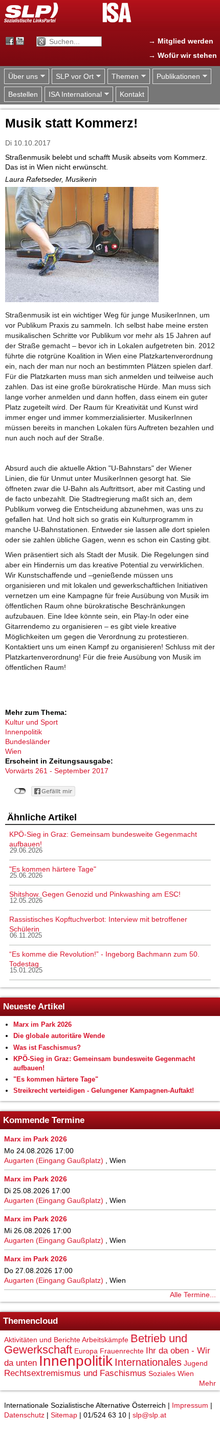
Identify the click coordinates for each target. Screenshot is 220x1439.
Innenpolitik (23, 732)
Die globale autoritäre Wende (59, 1036)
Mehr (207, 1383)
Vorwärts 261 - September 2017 (56, 771)
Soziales (161, 1373)
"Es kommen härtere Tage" (52, 869)
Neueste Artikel (34, 1006)
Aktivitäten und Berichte (42, 1340)
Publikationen (176, 76)
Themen (123, 76)
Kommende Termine (43, 1120)
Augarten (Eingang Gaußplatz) (53, 1160)
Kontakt (132, 94)
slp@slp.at (149, 1415)
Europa (86, 1351)
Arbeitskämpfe (105, 1340)
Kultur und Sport (31, 722)
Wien (13, 751)
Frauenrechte (122, 1351)
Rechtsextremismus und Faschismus (75, 1373)
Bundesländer (27, 741)
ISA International (73, 94)
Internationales (148, 1362)
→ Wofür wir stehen (182, 55)
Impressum (190, 1405)
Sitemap (64, 1415)
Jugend (196, 1363)
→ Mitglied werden (180, 41)
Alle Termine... (193, 1294)
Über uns (21, 76)
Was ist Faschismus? (47, 1047)
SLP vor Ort (73, 76)
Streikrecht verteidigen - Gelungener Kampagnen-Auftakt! (103, 1090)
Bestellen (23, 94)
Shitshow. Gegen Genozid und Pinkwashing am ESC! (95, 894)
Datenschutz (24, 1415)
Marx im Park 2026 (42, 1024)
